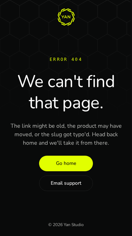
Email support (66, 183)
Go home (66, 163)
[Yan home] (66, 16)
